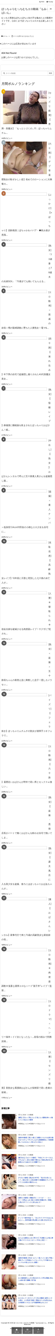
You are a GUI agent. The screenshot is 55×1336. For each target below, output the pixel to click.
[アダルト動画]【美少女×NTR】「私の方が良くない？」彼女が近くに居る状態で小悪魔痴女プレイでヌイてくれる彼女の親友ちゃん (35, 1180)
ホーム (5, 36)
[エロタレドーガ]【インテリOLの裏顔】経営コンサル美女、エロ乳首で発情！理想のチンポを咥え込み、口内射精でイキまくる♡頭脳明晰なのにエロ (35, 1300)
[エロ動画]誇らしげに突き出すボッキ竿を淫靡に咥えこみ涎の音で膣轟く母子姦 (35, 1279)
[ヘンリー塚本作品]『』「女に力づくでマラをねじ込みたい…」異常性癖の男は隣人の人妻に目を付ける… (35, 1219)
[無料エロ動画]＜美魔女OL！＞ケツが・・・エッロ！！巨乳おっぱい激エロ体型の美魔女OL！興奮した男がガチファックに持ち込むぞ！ (35, 1200)
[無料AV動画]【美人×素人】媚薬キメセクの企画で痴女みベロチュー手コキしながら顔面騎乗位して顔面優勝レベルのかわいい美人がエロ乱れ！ (35, 1140)
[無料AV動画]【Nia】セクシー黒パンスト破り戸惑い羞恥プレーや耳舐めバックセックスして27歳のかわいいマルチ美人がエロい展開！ (35, 1260)
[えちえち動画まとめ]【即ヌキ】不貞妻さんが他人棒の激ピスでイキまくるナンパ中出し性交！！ (35, 1239)
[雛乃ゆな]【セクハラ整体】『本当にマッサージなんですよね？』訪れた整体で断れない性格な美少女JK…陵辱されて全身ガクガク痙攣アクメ (36, 1160)
